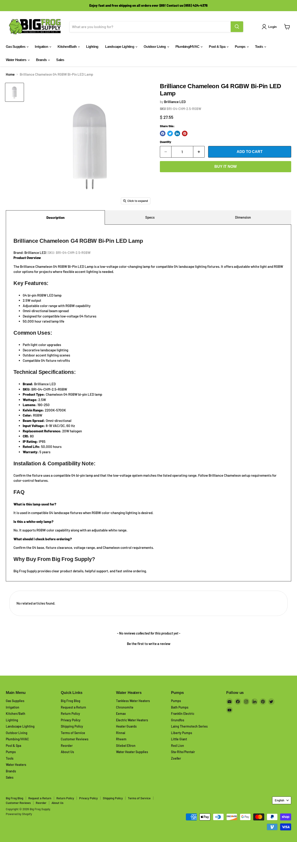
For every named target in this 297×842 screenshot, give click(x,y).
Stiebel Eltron (126, 746)
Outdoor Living (155, 47)
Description (55, 217)
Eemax (121, 714)
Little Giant (179, 739)
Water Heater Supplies (132, 752)
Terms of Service (73, 733)
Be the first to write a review (148, 643)
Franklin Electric (182, 714)
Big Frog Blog (70, 701)
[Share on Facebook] (162, 133)
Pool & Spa (217, 47)
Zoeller (176, 758)
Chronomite (124, 707)
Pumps (240, 47)
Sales (60, 60)
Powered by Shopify (19, 814)
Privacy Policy (71, 720)
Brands (42, 60)
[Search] (237, 26)
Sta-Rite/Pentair (183, 752)
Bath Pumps (179, 707)
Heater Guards (126, 726)
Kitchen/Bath (67, 47)
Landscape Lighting (120, 47)
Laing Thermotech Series (189, 726)
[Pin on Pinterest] (184, 133)
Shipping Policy (72, 726)
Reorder (67, 746)
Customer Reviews (74, 739)
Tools (259, 47)
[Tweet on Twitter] (170, 133)
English (279, 800)
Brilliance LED (175, 102)
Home (10, 74)
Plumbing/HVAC (187, 47)
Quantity (165, 142)
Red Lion (177, 746)
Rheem (121, 739)
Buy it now (225, 166)
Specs (150, 217)
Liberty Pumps (181, 733)
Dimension (243, 217)
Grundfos (177, 720)
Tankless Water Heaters (133, 701)
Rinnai (120, 733)
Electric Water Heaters (132, 720)
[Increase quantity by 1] (199, 152)
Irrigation (42, 47)
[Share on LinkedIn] (177, 133)
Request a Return (73, 707)
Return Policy (70, 714)
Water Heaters (16, 60)
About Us (67, 752)
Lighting (92, 47)
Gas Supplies (16, 47)
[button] (148, 643)
